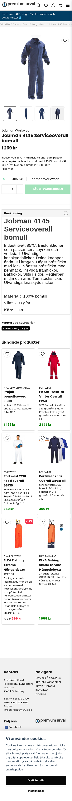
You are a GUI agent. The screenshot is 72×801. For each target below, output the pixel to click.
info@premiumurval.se (18, 709)
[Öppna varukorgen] (60, 5)
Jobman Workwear (16, 130)
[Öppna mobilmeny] (67, 5)
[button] (65, 40)
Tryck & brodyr (45, 686)
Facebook (15, 727)
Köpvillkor (42, 690)
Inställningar (36, 790)
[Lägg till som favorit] (46, 5)
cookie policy (14, 769)
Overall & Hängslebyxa (34, 24)
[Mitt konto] (53, 5)
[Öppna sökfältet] (38, 5)
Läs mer (8, 168)
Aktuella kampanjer (48, 682)
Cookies (41, 694)
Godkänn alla (36, 780)
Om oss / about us (48, 678)
